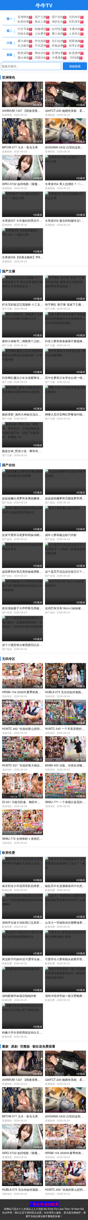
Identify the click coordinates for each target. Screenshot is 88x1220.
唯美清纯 (23, 53)
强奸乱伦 (57, 21)
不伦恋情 (40, 45)
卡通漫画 (57, 57)
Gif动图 (74, 57)
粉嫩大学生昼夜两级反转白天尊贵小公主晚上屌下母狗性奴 (39, 1032)
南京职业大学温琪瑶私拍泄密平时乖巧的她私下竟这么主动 (39, 886)
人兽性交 (74, 33)
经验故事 (57, 45)
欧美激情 (74, 53)
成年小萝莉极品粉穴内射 (61, 535)
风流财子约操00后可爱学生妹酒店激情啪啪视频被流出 (36, 959)
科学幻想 (74, 45)
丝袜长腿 (23, 33)
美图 (9, 55)
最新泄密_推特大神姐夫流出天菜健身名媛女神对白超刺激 (38, 414)
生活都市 (23, 45)
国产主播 (40, 17)
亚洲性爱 (57, 53)
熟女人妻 (40, 21)
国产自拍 (57, 17)
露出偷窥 (23, 57)
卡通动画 (74, 29)
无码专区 (74, 17)
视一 (9, 18)
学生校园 (40, 41)
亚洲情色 (23, 17)
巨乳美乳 (74, 21)
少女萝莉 (40, 33)
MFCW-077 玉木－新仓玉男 (20, 147)
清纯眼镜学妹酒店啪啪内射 (19, 996)
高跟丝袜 (40, 57)
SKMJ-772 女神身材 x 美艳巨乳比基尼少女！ (31, 838)
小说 (9, 43)
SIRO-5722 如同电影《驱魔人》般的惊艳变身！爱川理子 (38, 184)
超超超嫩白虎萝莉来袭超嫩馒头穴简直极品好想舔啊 (35, 498)
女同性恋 (57, 29)
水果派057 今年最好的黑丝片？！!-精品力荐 (30, 220)
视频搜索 (75, 66)
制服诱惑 (40, 29)
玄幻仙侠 (57, 41)
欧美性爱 (23, 21)
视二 (9, 30)
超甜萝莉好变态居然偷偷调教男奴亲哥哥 (28, 571)
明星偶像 (74, 41)
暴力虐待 (23, 41)
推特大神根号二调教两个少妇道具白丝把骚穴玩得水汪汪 (38, 341)
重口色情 (57, 33)
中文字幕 (23, 29)
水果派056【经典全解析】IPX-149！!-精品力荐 (32, 257)
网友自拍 (40, 53)
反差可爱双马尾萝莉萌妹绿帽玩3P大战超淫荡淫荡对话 (36, 535)
